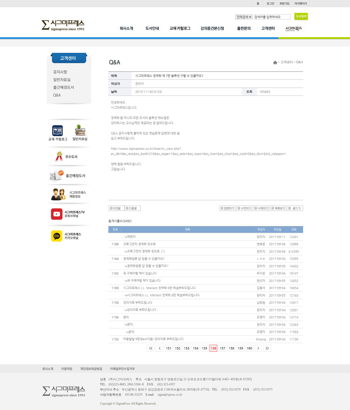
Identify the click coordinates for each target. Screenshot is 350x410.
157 (222, 348)
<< (150, 348)
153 (186, 348)
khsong (261, 339)
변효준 (261, 244)
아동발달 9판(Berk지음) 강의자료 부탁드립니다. (153, 339)
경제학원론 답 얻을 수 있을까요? (144, 258)
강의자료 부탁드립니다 (137, 302)
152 (177, 348)
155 (204, 348)
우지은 (261, 273)
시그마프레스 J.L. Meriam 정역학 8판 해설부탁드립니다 (159, 288)
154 (195, 348)
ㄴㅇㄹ (261, 258)
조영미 (261, 317)
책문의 (131, 236)
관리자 (139, 83)
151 (168, 348)
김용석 (261, 288)
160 (249, 348)
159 (240, 348)
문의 (126, 317)
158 (231, 348)
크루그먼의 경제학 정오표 (139, 244)
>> (267, 348)
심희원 (261, 302)
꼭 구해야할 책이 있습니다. (140, 273)
